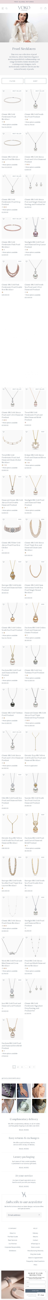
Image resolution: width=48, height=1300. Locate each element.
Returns (35, 1237)
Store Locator (35, 1247)
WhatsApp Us (35, 1244)
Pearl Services (12, 1240)
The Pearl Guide (12, 1237)
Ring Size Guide (35, 1254)
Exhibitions (12, 1251)
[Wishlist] (41, 8)
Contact (35, 1240)
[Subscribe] (39, 1215)
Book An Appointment (35, 1258)
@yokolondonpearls (11, 1078)
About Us (13, 1233)
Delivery (35, 1233)
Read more (24, 1130)
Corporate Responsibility (13, 1247)
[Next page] (34, 1067)
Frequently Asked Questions (35, 1261)
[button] (45, 8)
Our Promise (13, 1244)
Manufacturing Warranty (35, 1251)
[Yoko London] (24, 8)
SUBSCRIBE (35, 1290)
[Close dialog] (45, 1271)
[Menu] (3, 8)
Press (35, 1265)
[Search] (6, 8)
